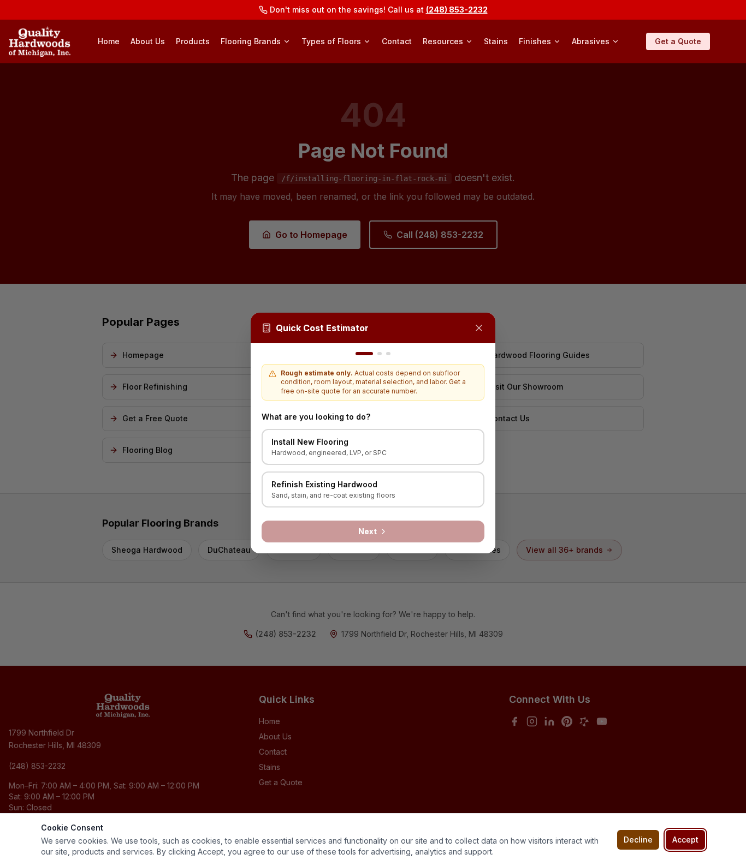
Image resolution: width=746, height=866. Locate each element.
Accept (685, 839)
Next (367, 531)
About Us (148, 41)
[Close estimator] (478, 327)
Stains (496, 41)
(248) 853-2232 (457, 9)
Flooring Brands (251, 41)
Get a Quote (678, 41)
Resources (443, 41)
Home (109, 41)
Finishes (535, 41)
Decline (638, 839)
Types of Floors (331, 41)
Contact (397, 41)
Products (193, 41)
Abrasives (590, 41)
